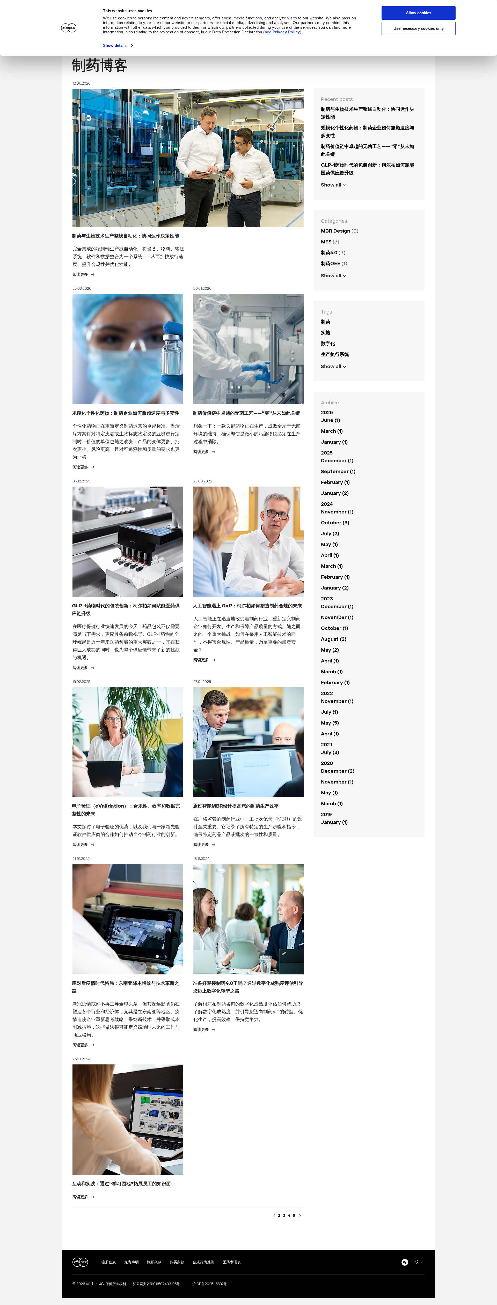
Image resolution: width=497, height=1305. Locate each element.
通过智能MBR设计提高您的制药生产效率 (236, 806)
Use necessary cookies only (418, 28)
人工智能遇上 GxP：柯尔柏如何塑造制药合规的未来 (247, 605)
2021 (326, 744)
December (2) (337, 771)
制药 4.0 (330, 377)
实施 (325, 332)
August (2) (333, 639)
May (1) (329, 544)
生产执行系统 (335, 354)
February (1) (335, 482)
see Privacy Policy (282, 32)
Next (300, 1216)
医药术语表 (232, 1262)
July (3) (330, 752)
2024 (327, 504)
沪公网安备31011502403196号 (156, 1284)
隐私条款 (154, 1262)
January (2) (335, 493)
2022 (327, 693)
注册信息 (108, 1262)
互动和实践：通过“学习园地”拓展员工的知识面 (121, 1183)
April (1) (330, 555)
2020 (327, 763)
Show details (115, 45)
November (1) (337, 512)
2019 (326, 814)
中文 (416, 1262)
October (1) (334, 628)
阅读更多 (80, 274)
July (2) (330, 533)
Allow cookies (418, 13)
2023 (327, 598)
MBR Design (335, 231)
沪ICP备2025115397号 (209, 1284)
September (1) (338, 471)
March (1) (332, 431)
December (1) (337, 460)
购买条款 (177, 1262)
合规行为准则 (203, 1262)
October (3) (335, 522)
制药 (325, 321)
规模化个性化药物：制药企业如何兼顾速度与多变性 (125, 413)
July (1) (329, 712)
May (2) (330, 650)
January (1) (334, 442)
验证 (325, 286)
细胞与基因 (332, 286)
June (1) (330, 420)
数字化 (328, 343)
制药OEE (330, 263)
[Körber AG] (80, 1262)
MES (326, 241)
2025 (327, 453)
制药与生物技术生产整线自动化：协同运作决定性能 (125, 236)
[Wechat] (404, 1262)
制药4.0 (329, 252)
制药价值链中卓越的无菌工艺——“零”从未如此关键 (246, 413)
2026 (327, 412)
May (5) (330, 723)
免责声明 (131, 1262)
